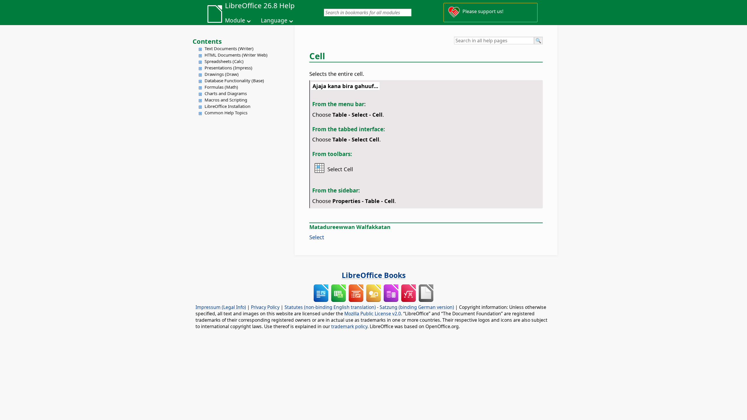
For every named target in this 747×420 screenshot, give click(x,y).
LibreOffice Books (374, 275)
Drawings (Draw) (222, 74)
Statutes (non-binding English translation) (330, 307)
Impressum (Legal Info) (221, 307)
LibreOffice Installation (227, 106)
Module (235, 20)
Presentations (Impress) (228, 68)
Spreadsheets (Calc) (224, 61)
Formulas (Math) (221, 87)
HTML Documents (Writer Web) (236, 55)
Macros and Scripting (226, 100)
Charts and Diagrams (226, 93)
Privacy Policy (265, 307)
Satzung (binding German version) (417, 307)
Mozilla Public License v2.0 (372, 313)
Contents (207, 41)
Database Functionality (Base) (234, 80)
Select (316, 237)
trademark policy (349, 326)
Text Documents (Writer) (229, 48)
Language (274, 20)
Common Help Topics (226, 113)
